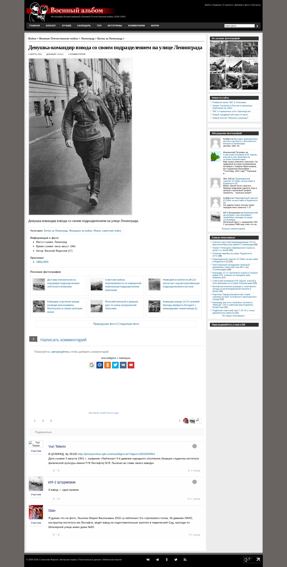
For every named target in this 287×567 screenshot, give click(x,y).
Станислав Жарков (48, 559)
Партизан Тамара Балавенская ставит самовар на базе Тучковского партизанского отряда (234, 296)
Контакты (256, 5)
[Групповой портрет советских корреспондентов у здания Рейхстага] (250, 73)
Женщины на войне (80, 230)
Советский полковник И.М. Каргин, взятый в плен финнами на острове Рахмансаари (240, 156)
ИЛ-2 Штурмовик (62, 482)
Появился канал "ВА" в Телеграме (229, 102)
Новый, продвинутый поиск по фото (230, 114)
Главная (34, 25)
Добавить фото (242, 5)
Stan (51, 511)
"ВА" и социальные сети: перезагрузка (231, 111)
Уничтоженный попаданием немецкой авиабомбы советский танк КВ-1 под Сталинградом (231, 267)
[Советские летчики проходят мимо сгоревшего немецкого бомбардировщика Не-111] (234, 73)
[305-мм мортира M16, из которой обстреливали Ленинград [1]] (234, 89)
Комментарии (136, 25)
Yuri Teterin (57, 446)
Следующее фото (128, 323)
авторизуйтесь (60, 351)
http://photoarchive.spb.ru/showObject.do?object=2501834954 (116, 454)
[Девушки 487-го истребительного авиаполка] (250, 57)
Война (32, 38)
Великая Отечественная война (58, 38)
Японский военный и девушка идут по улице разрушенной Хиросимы (121, 305)
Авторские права (68, 559)
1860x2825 (42, 261)
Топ (99, 25)
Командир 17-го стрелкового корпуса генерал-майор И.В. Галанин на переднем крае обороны (235, 275)
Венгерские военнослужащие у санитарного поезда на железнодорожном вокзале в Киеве (234, 288)
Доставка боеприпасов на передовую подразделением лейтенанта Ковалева (63, 283)
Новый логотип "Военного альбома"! (230, 118)
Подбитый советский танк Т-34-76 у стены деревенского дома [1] (233, 311)
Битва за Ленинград (109, 38)
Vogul (60, 54)
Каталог (51, 25)
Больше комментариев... (234, 228)
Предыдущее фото (104, 323)
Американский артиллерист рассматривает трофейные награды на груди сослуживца (240, 216)
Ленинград (87, 38)
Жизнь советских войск (107, 230)
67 (70, 250)
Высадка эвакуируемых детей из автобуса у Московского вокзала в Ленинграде (240, 141)
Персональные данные (89, 559)
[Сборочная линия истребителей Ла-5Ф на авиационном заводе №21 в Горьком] (250, 89)
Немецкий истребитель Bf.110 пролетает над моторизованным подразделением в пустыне (181, 283)
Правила (216, 5)
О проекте (228, 5)
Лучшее (66, 25)
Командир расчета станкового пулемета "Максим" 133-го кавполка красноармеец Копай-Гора (232, 304)
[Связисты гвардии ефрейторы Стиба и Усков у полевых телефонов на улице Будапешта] (218, 89)
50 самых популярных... (234, 316)
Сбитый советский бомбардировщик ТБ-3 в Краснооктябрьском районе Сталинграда (234, 243)
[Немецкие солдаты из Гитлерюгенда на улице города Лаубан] (218, 57)
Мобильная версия (112, 559)
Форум (155, 25)
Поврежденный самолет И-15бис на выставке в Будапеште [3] (239, 181)
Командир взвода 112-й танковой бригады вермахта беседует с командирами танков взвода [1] (181, 305)
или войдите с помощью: (116, 358)
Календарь (84, 25)
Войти (208, 5)
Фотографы (115, 25)
